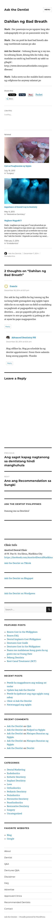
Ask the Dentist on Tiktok (17, 563)
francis (13, 286)
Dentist (30, 748)
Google (10, 838)
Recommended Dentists (17, 902)
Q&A (29, 726)
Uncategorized (14, 813)
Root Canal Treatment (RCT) (21, 661)
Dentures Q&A (11, 870)
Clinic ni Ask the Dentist (19, 701)
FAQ (6, 883)
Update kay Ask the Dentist (21, 690)
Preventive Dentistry (17, 799)
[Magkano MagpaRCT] (26, 232)
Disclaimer (9, 877)
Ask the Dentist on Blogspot (18, 578)
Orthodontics (14, 788)
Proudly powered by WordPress (32, 917)
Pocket (39, 94)
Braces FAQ (12, 635)
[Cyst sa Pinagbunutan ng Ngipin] (26, 150)
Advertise (9, 889)
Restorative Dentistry (18, 806)
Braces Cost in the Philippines (22, 632)
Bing (9, 835)
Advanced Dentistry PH (24, 337)
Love (9, 784)
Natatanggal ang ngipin (19, 704)
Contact (8, 909)
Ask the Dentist (16, 9)
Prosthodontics (15, 802)
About (7, 851)
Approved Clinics (13, 896)
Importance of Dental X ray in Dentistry (20, 207)
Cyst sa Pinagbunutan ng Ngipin (17, 166)
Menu (47, 9)
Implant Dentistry (16, 780)
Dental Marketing (16, 769)
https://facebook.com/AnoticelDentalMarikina (28, 557)
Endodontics (13, 773)
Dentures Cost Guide (17, 643)
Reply (7, 326)
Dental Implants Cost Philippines (24, 639)
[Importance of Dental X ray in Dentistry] (26, 191)
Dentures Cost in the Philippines (23, 646)
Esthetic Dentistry (16, 777)
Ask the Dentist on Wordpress (19, 593)
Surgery (11, 810)
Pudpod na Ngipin (36, 730)
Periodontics (9, 256)
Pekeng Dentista (15, 657)
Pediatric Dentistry (16, 791)
